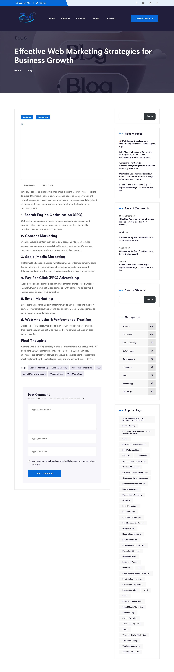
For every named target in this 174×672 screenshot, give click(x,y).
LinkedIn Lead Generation (133, 545)
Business (27, 117)
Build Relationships (130, 450)
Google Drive (128, 528)
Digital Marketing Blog (132, 495)
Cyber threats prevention (133, 484)
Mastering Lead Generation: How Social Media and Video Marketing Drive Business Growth (136, 176)
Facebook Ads (128, 512)
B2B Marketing (128, 426)
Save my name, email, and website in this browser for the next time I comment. (63, 462)
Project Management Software (135, 573)
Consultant (43, 117)
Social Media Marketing (34, 374)
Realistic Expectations (132, 579)
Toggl (125, 629)
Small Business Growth (132, 601)
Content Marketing (38, 368)
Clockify (126, 456)
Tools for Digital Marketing (134, 635)
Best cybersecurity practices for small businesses (136, 432)
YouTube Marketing (131, 646)
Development (129, 359)
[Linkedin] (150, 3)
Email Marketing (60, 368)
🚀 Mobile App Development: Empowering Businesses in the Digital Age (137, 144)
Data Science (128, 351)
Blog (30, 70)
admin (122, 232)
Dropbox (126, 500)
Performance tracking (82, 368)
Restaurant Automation (132, 585)
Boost (124, 439)
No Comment (30, 185)
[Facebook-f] (136, 3)
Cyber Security (129, 343)
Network (126, 568)
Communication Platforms (133, 461)
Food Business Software (132, 523)
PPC (139, 568)
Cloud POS (142, 456)
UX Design (127, 392)
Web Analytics (56, 374)
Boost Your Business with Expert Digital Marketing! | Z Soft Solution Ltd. (136, 187)
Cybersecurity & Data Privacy (135, 472)
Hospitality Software (131, 534)
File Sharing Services (131, 517)
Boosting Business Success (133, 444)
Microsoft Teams (129, 562)
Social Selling (128, 613)
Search (149, 116)
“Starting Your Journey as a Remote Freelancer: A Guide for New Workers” (136, 222)
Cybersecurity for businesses (135, 478)
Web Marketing (74, 374)
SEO (98, 368)
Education (127, 367)
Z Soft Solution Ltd (130, 652)
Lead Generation (129, 540)
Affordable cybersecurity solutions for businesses (133, 419)
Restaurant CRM (129, 590)
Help (125, 375)
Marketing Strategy (131, 551)
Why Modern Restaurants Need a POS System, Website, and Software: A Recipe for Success (135, 155)
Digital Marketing (130, 489)
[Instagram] (157, 3)
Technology (128, 384)
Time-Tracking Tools (131, 624)
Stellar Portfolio (129, 618)
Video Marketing (129, 641)
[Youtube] (143, 3)
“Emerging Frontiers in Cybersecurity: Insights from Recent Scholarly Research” (137, 166)
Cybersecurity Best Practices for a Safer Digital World (136, 239)
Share (125, 596)
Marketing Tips (129, 556)
